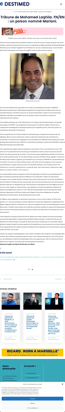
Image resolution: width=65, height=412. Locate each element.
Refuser (32, 403)
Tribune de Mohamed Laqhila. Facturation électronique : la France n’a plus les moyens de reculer (32, 323)
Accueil (15, 11)
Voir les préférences (32, 408)
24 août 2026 (30, 314)
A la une (9, 338)
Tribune (13, 340)
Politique (7, 340)
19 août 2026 (52, 314)
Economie (29, 340)
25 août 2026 (9, 314)
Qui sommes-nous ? (32, 377)
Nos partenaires (31, 373)
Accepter (32, 398)
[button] (62, 384)
